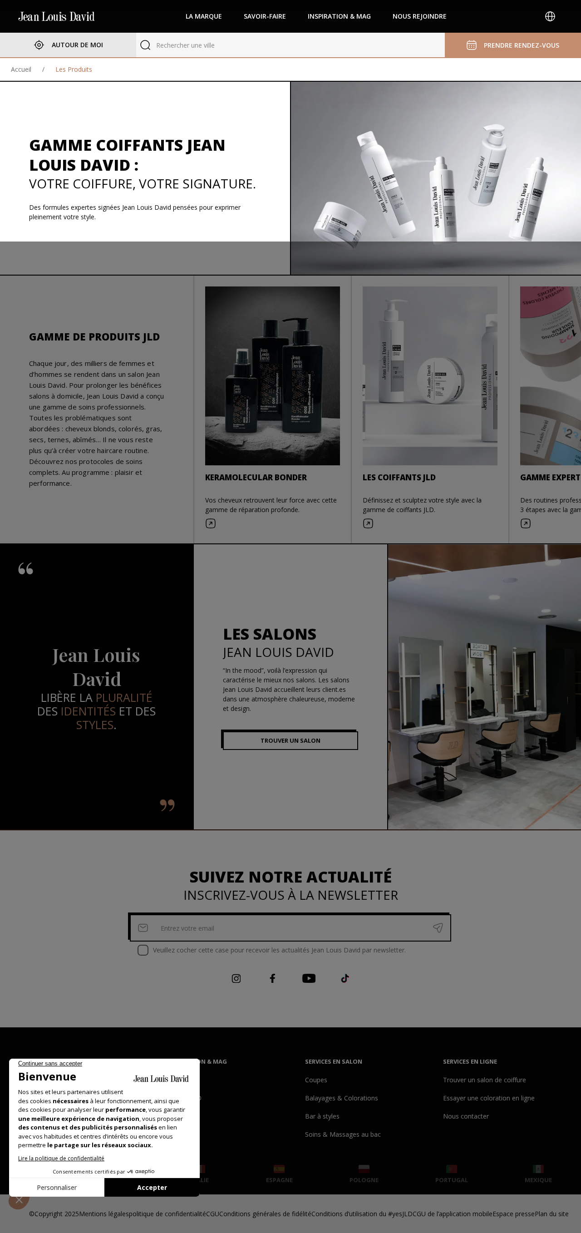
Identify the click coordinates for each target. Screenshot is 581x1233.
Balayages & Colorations (341, 1098)
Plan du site (552, 1213)
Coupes (316, 1079)
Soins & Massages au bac (343, 1134)
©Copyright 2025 (54, 1213)
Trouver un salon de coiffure (484, 1079)
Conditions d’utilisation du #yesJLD (362, 1213)
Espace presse (513, 1213)
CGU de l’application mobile (452, 1213)
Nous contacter (466, 1116)
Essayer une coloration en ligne (489, 1098)
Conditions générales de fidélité (265, 1213)
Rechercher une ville (185, 45)
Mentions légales (104, 1213)
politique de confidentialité (167, 1213)
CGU (212, 1213)
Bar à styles (322, 1116)
